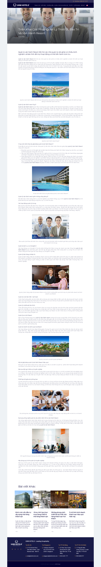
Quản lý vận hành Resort (25, 63)
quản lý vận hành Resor (75, 146)
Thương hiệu (50, 5)
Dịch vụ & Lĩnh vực (63, 5)
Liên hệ (83, 5)
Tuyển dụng (76, 5)
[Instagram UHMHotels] (21, 549)
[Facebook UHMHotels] (12, 549)
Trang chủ (37, 5)
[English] (87, 5)
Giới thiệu (43, 5)
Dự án (56, 5)
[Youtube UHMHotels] (15, 549)
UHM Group (57, 564)
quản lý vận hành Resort (71, 199)
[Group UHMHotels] (18, 549)
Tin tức (71, 5)
